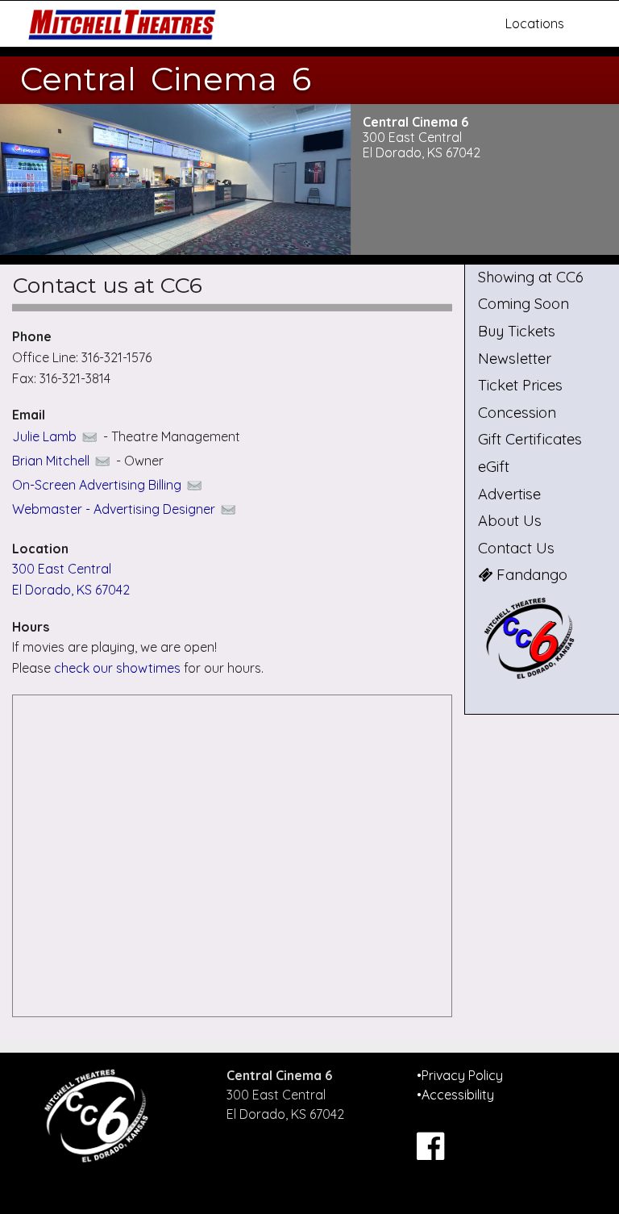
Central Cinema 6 (165, 78)
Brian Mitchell (52, 461)
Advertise (509, 494)
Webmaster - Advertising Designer (115, 509)
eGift (493, 466)
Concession (517, 412)
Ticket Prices (520, 385)
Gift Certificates (530, 439)
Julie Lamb (46, 436)
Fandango (529, 574)
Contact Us (516, 548)
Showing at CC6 (531, 277)
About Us (510, 520)
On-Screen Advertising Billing (98, 485)
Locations (534, 23)
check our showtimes (119, 668)
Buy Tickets (516, 331)
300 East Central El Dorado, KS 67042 (421, 145)
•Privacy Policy (460, 1075)
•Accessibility (455, 1095)
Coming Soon (523, 303)
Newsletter (514, 358)
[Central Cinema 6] (542, 638)
